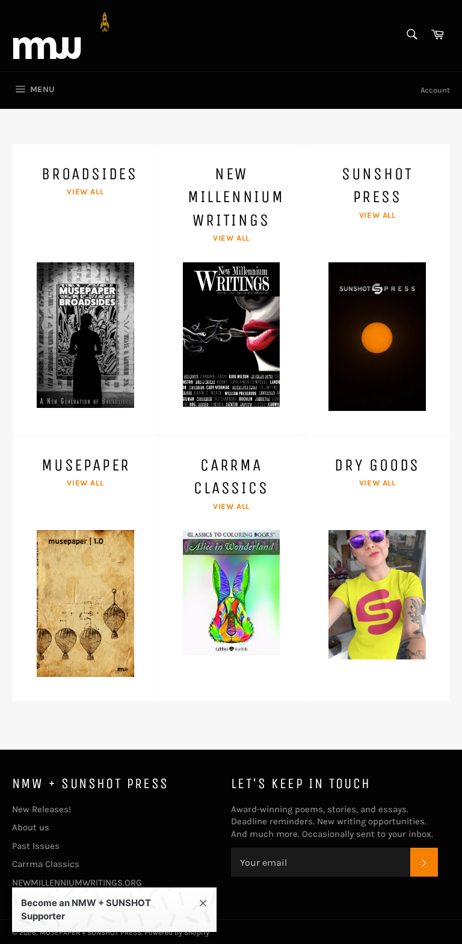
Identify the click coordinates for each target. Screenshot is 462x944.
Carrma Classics (45, 864)
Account (435, 89)
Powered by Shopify (176, 932)
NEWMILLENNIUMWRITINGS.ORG (77, 882)
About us (30, 827)
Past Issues (36, 846)
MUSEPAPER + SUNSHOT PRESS (90, 932)
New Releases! (41, 809)
